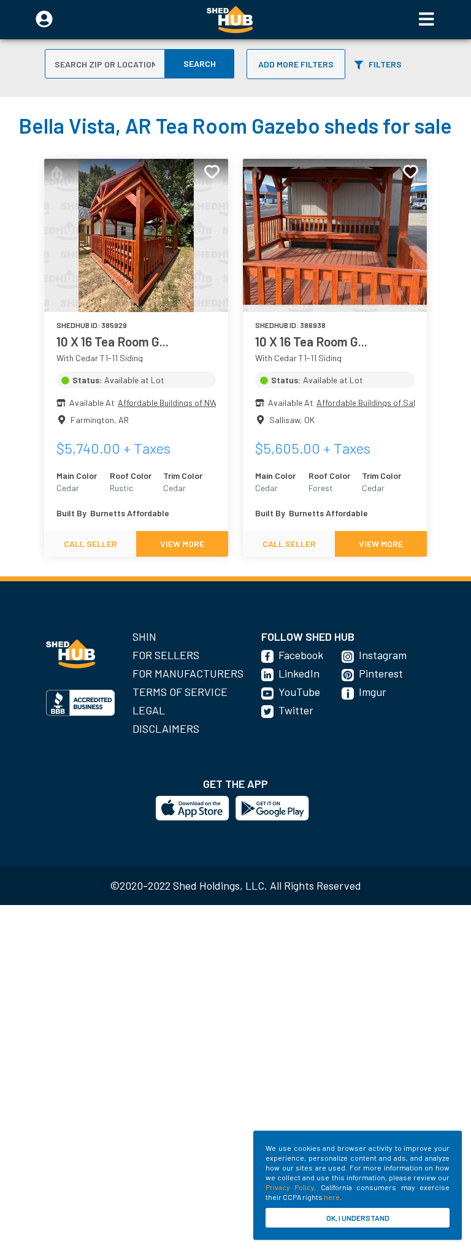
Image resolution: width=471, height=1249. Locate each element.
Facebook (300, 655)
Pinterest (381, 673)
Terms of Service (180, 691)
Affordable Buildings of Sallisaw (375, 402)
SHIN (144, 636)
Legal (148, 710)
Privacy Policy (290, 1187)
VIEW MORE (182, 543)
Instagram (383, 655)
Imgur (372, 691)
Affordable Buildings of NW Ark (175, 402)
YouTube (299, 691)
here (332, 1197)
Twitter (295, 710)
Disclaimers (165, 728)
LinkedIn (299, 673)
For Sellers (165, 655)
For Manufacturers (187, 673)
